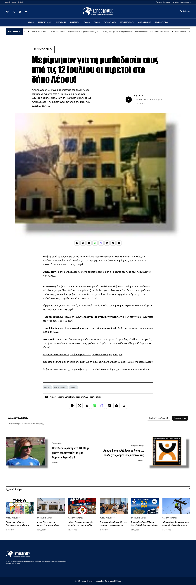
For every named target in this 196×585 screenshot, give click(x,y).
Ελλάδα (87, 22)
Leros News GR (87, 581)
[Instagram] (20, 12)
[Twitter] (14, 12)
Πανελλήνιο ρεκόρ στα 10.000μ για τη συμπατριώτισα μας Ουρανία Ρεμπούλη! (70, 452)
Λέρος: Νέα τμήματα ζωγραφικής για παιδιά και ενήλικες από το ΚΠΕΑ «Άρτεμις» (122, 31)
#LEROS (47, 387)
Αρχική (31, 22)
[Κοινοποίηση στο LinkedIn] (107, 243)
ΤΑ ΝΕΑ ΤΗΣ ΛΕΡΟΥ (43, 49)
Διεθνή (97, 22)
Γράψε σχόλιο (180, 418)
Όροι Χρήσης (175, 2)
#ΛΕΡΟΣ (73, 387)
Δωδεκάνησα (61, 22)
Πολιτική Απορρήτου (186, 2)
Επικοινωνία (166, 2)
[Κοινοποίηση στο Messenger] (89, 243)
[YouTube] (26, 12)
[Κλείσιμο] (189, 31)
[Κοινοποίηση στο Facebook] (77, 243)
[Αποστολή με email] (119, 243)
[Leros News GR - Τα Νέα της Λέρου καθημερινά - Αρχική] (98, 11)
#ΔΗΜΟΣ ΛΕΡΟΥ (60, 387)
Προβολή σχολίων (158, 418)
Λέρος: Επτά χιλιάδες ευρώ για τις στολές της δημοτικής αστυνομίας (123, 453)
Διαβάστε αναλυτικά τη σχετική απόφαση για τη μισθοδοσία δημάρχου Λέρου (82, 354)
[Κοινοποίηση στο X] (83, 243)
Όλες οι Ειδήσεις (144, 22)
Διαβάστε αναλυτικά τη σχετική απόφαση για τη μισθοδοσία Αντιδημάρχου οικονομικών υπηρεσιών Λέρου (98, 362)
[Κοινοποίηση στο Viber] (101, 243)
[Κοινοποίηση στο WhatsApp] (95, 243)
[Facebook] (7, 12)
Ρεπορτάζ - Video (127, 22)
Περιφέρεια (74, 22)
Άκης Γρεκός (138, 95)
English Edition (161, 22)
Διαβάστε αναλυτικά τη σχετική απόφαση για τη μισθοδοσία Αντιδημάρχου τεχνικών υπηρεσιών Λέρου (96, 369)
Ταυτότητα (159, 2)
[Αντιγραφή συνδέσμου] (113, 243)
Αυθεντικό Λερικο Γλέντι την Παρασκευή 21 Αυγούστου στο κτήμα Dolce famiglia (51, 31)
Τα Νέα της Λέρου (44, 22)
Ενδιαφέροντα (110, 22)
